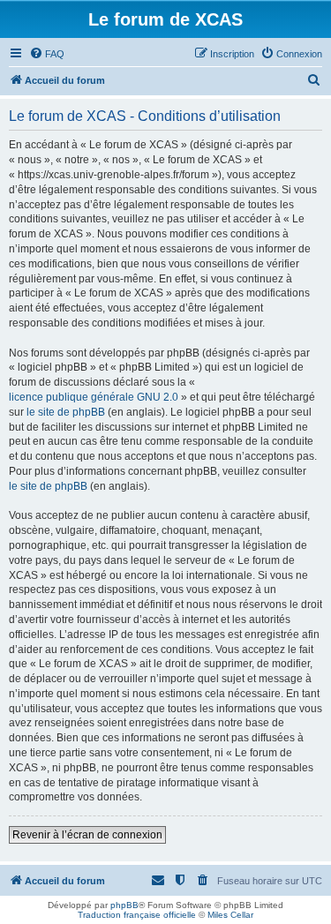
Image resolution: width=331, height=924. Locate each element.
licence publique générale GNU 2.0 (93, 397)
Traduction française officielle (137, 915)
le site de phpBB (65, 412)
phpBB (124, 905)
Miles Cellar (230, 915)
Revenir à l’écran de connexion (87, 835)
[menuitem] (46, 53)
